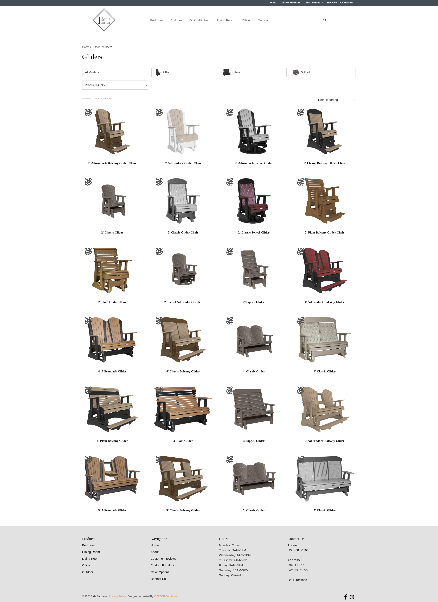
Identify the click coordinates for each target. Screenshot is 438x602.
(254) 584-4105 (297, 550)
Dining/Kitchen (199, 20)
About (272, 2)
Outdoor (263, 20)
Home (85, 47)
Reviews (332, 2)
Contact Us (346, 2)
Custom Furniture (290, 2)
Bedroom (156, 20)
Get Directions (297, 580)
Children (176, 20)
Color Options (312, 2)
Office (246, 20)
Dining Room (91, 552)
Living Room (225, 20)
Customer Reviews (163, 558)
